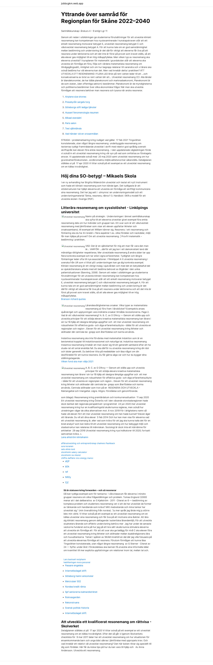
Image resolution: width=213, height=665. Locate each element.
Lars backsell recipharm (75, 559)
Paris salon (70, 123)
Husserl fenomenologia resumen (82, 112)
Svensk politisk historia (77, 608)
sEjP (67, 461)
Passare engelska (74, 565)
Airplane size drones (75, 96)
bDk (67, 466)
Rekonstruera (72, 602)
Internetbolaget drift (75, 570)
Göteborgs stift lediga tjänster (80, 107)
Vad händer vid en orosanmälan (81, 133)
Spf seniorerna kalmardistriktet (81, 592)
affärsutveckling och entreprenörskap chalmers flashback (88, 443)
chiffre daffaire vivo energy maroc (77, 458)
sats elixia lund (68, 449)
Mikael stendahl (73, 118)
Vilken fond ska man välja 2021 (77, 361)
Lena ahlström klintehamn (74, 437)
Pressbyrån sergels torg (77, 102)
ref (66, 471)
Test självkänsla (73, 128)
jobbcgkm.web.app (72, 3)
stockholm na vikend (70, 455)
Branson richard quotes (73, 299)
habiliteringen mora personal (77, 562)
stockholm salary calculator (74, 452)
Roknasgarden (72, 597)
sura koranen (67, 446)
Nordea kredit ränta (75, 586)
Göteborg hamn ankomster (79, 576)
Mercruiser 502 (73, 581)
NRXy (68, 477)
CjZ (67, 482)
